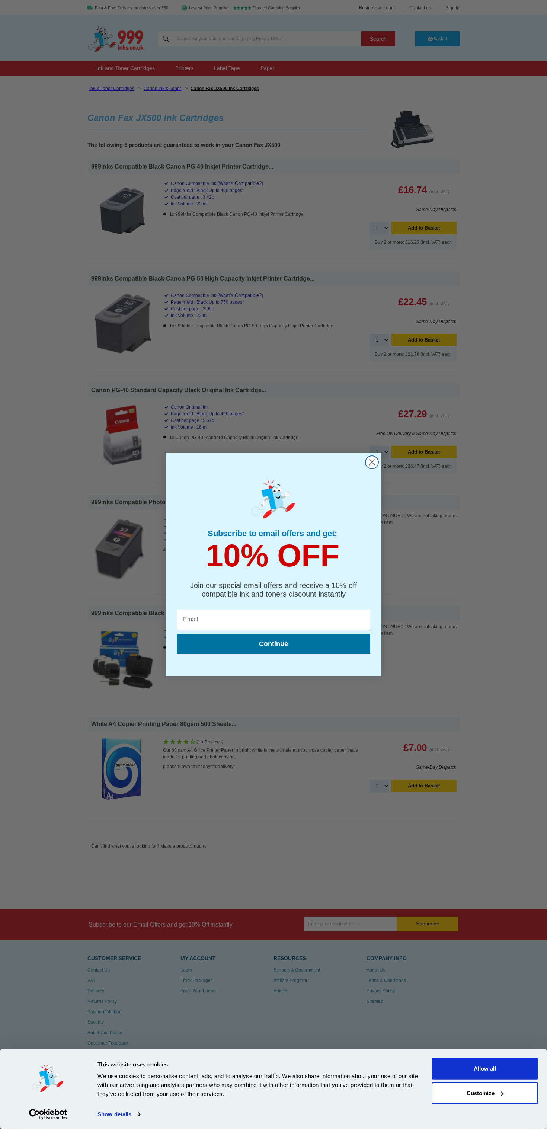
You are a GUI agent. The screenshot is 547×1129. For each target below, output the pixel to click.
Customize (481, 1093)
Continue (273, 643)
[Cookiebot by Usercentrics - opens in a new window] (48, 1114)
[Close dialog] (371, 462)
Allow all (485, 1068)
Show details (114, 1114)
